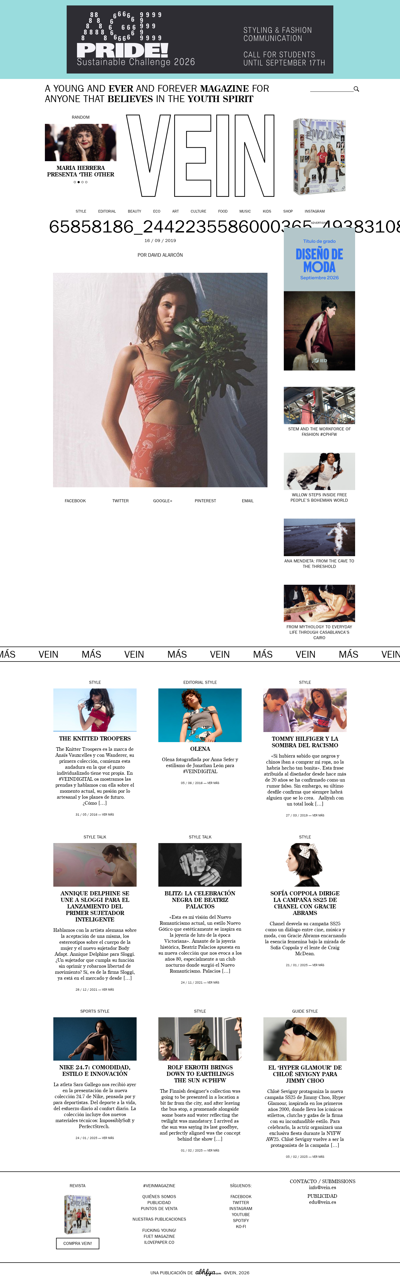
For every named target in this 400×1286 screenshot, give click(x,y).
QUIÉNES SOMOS (159, 1197)
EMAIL (248, 501)
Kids (267, 212)
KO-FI (241, 1227)
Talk (101, 837)
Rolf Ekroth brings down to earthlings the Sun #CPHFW (200, 1074)
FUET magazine (159, 1237)
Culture (198, 212)
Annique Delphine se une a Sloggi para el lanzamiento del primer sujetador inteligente (95, 907)
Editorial (107, 212)
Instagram (315, 212)
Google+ (10, 1282)
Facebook (240, 1197)
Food (222, 212)
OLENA (200, 749)
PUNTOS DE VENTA (159, 1209)
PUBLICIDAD (159, 1203)
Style (81, 212)
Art (175, 212)
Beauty (134, 212)
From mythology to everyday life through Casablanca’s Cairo (319, 633)
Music (245, 212)
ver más (108, 814)
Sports (88, 1012)
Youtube (241, 1215)
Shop (288, 212)
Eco (156, 212)
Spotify (241, 1221)
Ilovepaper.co (159, 1243)
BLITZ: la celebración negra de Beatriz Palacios (200, 900)
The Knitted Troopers (95, 739)
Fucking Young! (159, 1231)
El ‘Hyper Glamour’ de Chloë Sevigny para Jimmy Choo (305, 1074)
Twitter (241, 1203)
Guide (298, 1012)
